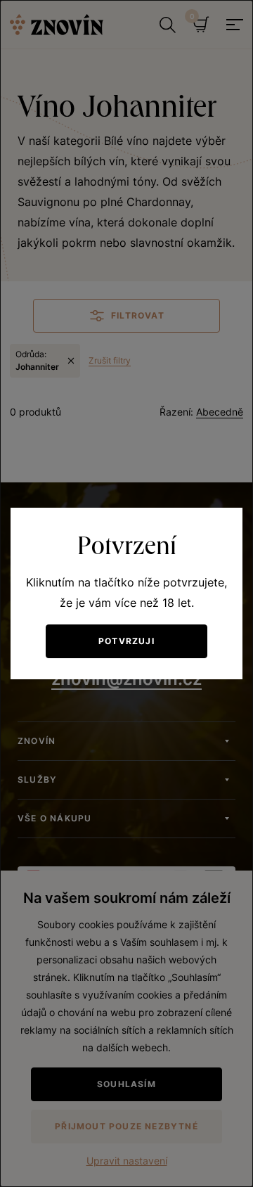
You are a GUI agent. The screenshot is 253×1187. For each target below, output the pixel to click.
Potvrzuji (126, 641)
